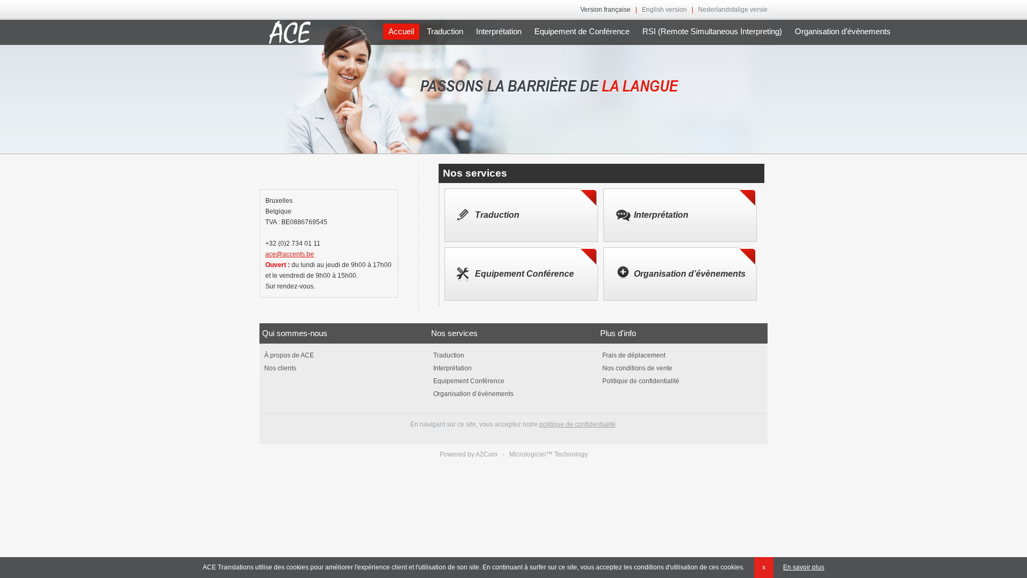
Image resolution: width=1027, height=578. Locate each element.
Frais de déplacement (633, 355)
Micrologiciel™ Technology (548, 454)
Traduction (445, 31)
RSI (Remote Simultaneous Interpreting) (712, 31)
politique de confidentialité (577, 424)
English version (664, 9)
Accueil (401, 31)
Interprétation (499, 31)
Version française (605, 9)
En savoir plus (803, 567)
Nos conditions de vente (636, 368)
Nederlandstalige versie (733, 9)
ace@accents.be (289, 254)
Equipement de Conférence (582, 31)
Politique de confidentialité (640, 381)
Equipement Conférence (524, 273)
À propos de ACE (288, 355)
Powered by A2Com (468, 454)
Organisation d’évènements (843, 31)
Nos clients (279, 368)
